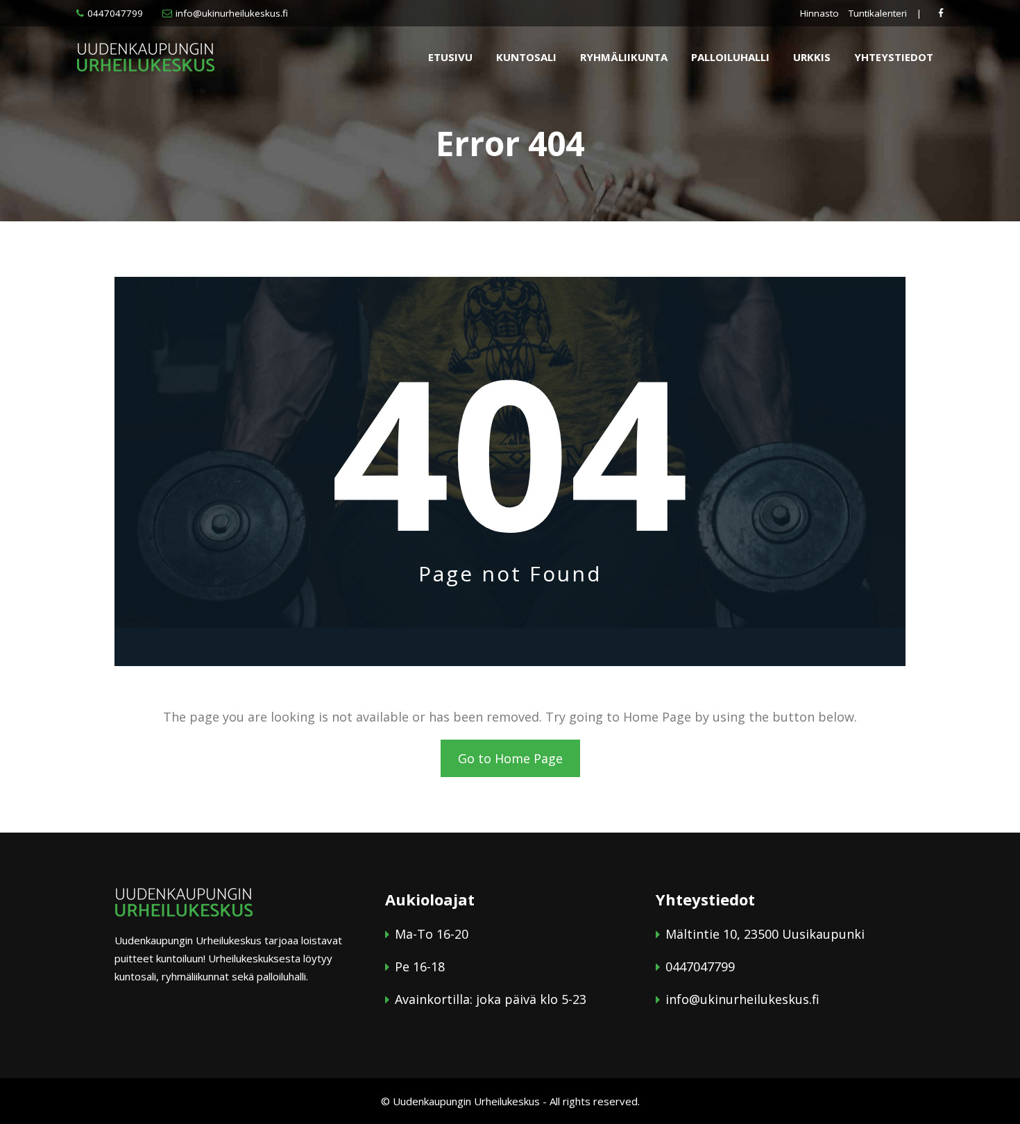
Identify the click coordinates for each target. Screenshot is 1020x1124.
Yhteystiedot (893, 57)
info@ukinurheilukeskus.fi (232, 13)
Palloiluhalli (730, 57)
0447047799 (115, 13)
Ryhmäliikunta (624, 57)
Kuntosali (526, 57)
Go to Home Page (510, 758)
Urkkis (812, 57)
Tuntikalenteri (878, 13)
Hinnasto (819, 13)
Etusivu (450, 57)
